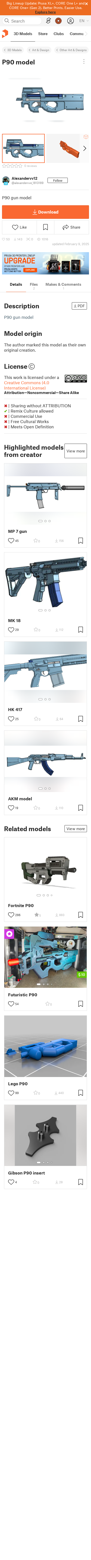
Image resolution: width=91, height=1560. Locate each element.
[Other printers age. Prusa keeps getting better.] (45, 263)
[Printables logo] (5, 33)
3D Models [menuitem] (23, 33)
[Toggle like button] (11, 541)
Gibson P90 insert (26, 1173)
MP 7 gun (17, 531)
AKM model (20, 798)
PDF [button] (81, 306)
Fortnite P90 (21, 905)
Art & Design (40, 50)
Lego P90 (18, 1083)
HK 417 (15, 709)
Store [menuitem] (43, 33)
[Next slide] (84, 148)
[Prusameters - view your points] (58, 21)
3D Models (14, 50)
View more (75, 451)
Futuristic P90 (22, 994)
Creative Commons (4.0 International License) (41, 387)
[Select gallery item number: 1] (40, 521)
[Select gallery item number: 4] (52, 895)
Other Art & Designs (73, 50)
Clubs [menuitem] (59, 33)
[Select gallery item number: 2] (45, 521)
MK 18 (14, 620)
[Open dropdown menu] (84, 61)
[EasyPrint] (48, 20)
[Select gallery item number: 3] (50, 521)
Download (48, 211)
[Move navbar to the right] (86, 33)
